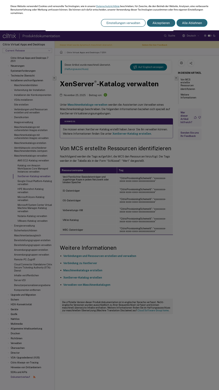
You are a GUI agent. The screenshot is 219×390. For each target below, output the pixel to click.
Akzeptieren (161, 23)
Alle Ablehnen (192, 23)
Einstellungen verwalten (123, 23)
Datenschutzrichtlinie (108, 6)
